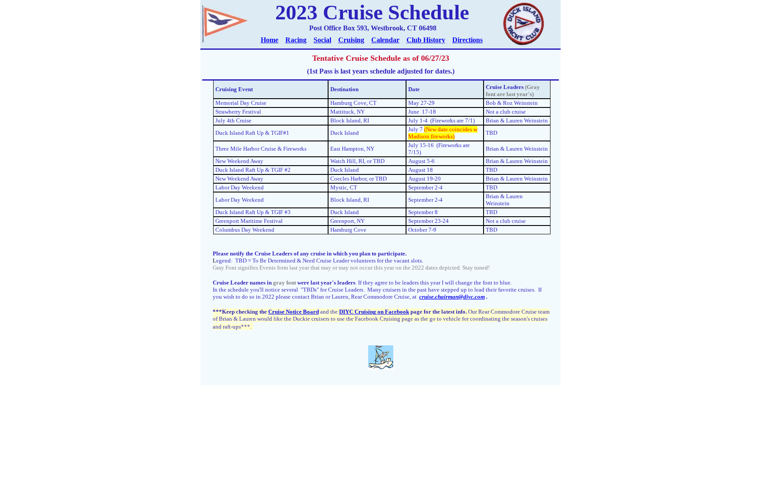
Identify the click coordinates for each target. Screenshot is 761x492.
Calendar (385, 40)
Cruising (351, 40)
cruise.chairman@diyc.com (452, 296)
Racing (296, 40)
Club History (425, 40)
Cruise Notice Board (293, 311)
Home (269, 40)
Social (322, 40)
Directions (467, 40)
